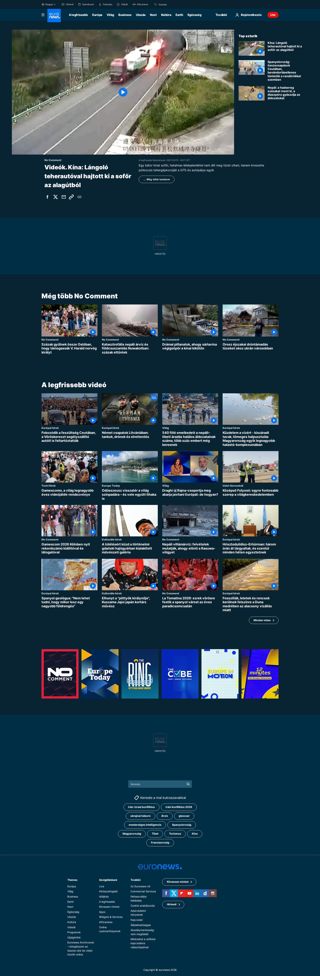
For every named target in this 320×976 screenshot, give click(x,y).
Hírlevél (171, 904)
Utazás (141, 15)
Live (273, 14)
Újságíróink (74, 937)
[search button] (156, 4)
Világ (110, 15)
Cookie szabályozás (143, 905)
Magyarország (132, 833)
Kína (195, 833)
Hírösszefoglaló (108, 891)
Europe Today (111, 485)
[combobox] (174, 4)
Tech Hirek (48, 485)
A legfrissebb (78, 15)
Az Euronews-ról (140, 886)
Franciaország (160, 842)
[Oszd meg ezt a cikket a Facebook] (47, 197)
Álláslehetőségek (141, 925)
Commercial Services (143, 891)
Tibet (155, 833)
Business (124, 15)
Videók (71, 927)
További (135, 879)
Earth (179, 15)
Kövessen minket (109, 906)
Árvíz (164, 815)
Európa (97, 15)
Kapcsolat (137, 919)
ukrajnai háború (140, 815)
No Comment (50, 339)
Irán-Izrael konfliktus (141, 806)
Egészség (194, 15)
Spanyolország (181, 824)
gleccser (184, 815)
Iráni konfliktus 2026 (179, 806)
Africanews (105, 922)
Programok (74, 932)
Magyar (49, 4)
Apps (102, 911)
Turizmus (175, 833)
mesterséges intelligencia (145, 824)
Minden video (262, 620)
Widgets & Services (111, 916)
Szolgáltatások (108, 879)
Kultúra (166, 15)
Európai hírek (50, 427)
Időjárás (104, 896)
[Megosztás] (64, 197)
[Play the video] (123, 92)
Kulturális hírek (112, 539)
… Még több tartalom (156, 179)
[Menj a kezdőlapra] (54, 15)
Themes (72, 879)
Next (153, 15)
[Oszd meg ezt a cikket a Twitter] (56, 197)
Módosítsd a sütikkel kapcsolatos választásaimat (143, 943)
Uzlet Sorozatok (233, 485)
